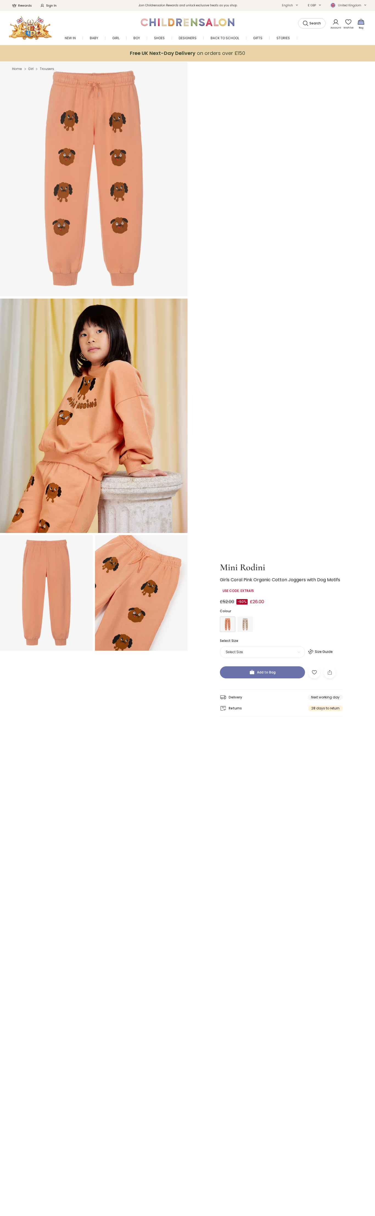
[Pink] (227, 624)
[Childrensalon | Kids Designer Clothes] (30, 28)
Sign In (51, 5)
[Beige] (245, 624)
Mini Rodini (242, 567)
